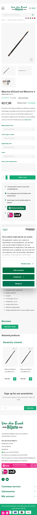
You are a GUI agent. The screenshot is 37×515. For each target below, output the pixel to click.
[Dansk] (32, 18)
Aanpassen (17, 277)
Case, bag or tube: (8, 134)
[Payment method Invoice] (22, 512)
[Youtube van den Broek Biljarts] (7, 479)
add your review (23, 98)
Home (3, 20)
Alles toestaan (18, 270)
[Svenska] (30, 18)
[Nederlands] (26, 18)
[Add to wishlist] (15, 349)
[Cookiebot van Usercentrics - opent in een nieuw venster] (26, 229)
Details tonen (26, 264)
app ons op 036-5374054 (11, 452)
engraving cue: (7, 143)
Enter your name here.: (9, 161)
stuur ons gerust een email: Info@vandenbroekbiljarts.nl (18, 458)
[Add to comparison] (13, 349)
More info (28, 120)
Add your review (10, 327)
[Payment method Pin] (15, 512)
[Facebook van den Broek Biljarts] (3, 479)
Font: (3, 152)
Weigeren (18, 283)
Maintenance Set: (8, 125)
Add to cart (22, 177)
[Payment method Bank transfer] (28, 512)
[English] (28, 18)
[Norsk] (34, 18)
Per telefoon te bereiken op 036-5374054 (14, 455)
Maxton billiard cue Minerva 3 (16, 20)
